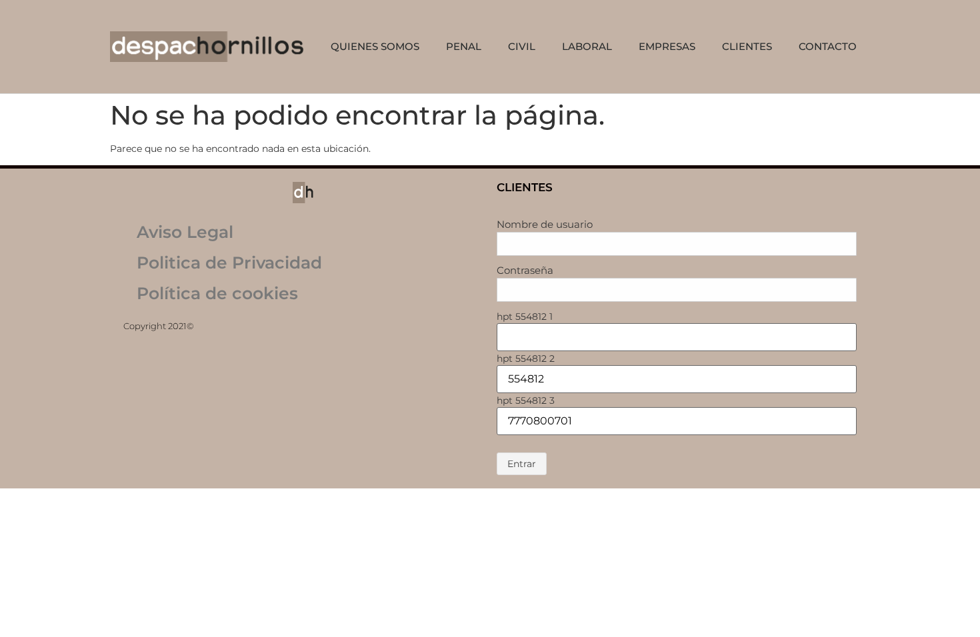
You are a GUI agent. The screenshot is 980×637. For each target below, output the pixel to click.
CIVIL (521, 46)
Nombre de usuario (545, 224)
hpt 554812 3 (526, 400)
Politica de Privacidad (229, 263)
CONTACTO (828, 46)
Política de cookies (217, 293)
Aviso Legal (185, 232)
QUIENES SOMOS (375, 46)
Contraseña (525, 270)
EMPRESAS (667, 46)
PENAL (463, 46)
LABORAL (587, 46)
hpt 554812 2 (526, 358)
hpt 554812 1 (525, 316)
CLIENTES (747, 46)
